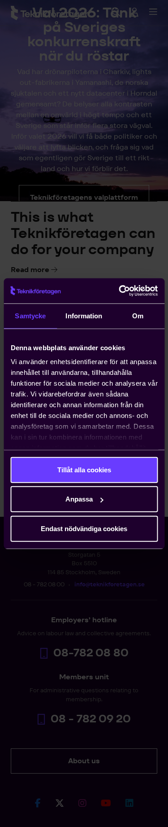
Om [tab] (137, 315)
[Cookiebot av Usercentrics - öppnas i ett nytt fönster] (120, 291)
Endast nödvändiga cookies (84, 528)
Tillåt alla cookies (84, 469)
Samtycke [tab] (30, 315)
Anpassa (79, 499)
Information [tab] (83, 315)
